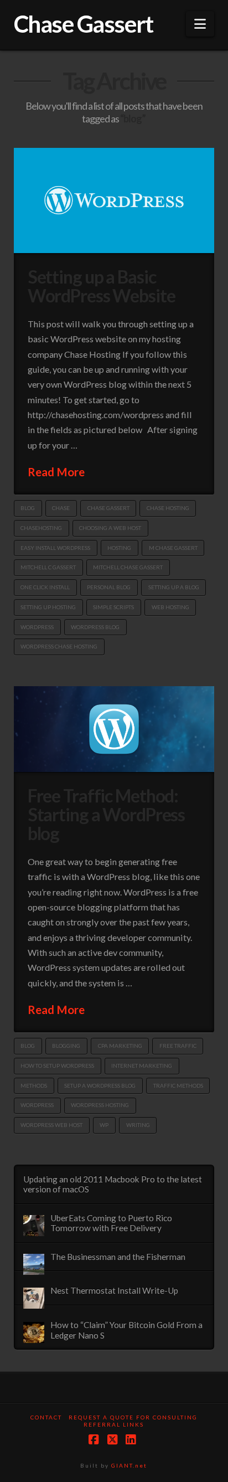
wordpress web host (51, 1124)
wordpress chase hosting (58, 646)
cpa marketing (120, 1045)
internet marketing (141, 1065)
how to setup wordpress (57, 1065)
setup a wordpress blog (100, 1085)
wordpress (37, 627)
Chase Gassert (83, 23)
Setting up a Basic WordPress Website (101, 286)
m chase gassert (173, 547)
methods (33, 1085)
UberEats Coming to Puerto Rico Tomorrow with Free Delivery (111, 1223)
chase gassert (108, 508)
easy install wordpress (55, 547)
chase (61, 508)
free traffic (177, 1045)
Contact (46, 1417)
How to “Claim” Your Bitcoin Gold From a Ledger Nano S (126, 1330)
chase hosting (168, 508)
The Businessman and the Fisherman (117, 1257)
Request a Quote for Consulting (133, 1417)
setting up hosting (48, 607)
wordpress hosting (100, 1105)
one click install (45, 587)
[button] (200, 24)
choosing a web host (110, 527)
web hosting (170, 607)
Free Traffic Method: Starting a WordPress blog (106, 814)
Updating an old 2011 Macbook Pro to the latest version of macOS (112, 1184)
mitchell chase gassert (128, 567)
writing (138, 1124)
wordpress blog (95, 627)
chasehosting (41, 527)
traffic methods (178, 1085)
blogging (66, 1045)
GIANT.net (129, 1465)
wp (104, 1124)
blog (27, 508)
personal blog (109, 587)
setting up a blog (173, 587)
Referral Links (114, 1424)
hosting (119, 547)
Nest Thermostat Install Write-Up (114, 1290)
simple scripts (113, 607)
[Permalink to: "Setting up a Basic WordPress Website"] (114, 200)
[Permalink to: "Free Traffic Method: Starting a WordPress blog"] (114, 729)
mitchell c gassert (48, 567)
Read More (56, 471)
